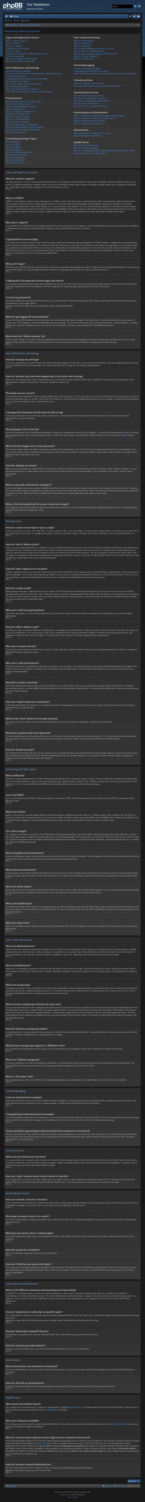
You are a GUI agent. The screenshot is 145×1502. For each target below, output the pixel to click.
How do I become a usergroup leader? (89, 51)
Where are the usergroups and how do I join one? (94, 48)
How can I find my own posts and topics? (91, 106)
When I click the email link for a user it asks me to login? (29, 92)
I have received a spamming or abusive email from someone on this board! (104, 74)
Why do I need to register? (16, 41)
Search (9, 20)
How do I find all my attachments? (88, 136)
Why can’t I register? (14, 46)
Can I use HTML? (13, 144)
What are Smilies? (13, 147)
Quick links (7, 16)
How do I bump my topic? (16, 132)
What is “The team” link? (84, 59)
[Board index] (15, 6)
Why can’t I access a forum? (17, 117)
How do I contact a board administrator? (90, 153)
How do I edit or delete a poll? (18, 114)
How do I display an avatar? (17, 86)
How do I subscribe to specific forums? (90, 121)
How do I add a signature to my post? (21, 106)
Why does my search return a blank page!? (91, 101)
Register (27, 20)
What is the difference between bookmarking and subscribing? (99, 116)
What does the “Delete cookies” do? (20, 61)
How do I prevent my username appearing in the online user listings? (34, 74)
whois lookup (42, 1443)
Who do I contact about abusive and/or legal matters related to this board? (104, 151)
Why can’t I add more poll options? (20, 112)
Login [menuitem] (134, 16)
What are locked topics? (15, 160)
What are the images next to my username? (24, 84)
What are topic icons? (15, 162)
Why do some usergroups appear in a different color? (95, 54)
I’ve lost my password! (15, 56)
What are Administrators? (84, 41)
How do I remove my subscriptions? (88, 123)
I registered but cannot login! (17, 48)
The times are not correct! (16, 76)
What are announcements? (17, 155)
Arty (67, 1494)
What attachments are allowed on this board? (92, 133)
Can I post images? (14, 150)
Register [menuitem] (139, 16)
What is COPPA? (13, 43)
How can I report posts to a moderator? (22, 124)
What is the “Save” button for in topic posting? (24, 127)
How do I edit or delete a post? (18, 104)
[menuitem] (130, 16)
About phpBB (48, 1410)
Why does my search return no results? (90, 98)
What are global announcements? (19, 152)
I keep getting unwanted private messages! (91, 71)
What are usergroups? (83, 46)
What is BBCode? (13, 142)
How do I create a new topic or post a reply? (24, 101)
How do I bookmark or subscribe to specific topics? (95, 118)
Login (18, 20)
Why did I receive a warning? (17, 122)
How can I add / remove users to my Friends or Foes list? (97, 86)
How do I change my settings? (18, 71)
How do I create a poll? (15, 109)
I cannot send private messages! (87, 68)
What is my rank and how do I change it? (22, 89)
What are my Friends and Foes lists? (89, 83)
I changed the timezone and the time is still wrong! (26, 79)
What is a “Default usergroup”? (86, 56)
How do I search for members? (86, 103)
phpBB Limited (74, 1407)
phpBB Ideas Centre (116, 1424)
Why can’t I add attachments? (18, 119)
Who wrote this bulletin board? (86, 145)
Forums (16, 16)
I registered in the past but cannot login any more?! (26, 54)
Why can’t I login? (13, 51)
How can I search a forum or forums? (89, 96)
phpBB (123, 435)
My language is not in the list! (18, 81)
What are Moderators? (83, 43)
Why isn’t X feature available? (86, 148)
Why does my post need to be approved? (22, 130)
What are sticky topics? (15, 157)
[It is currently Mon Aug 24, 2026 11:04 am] (138, 25)
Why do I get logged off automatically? (21, 59)
